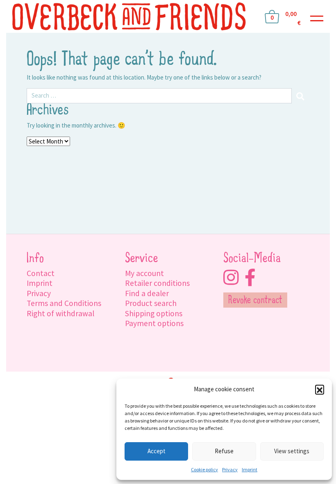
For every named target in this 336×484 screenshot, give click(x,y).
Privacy (230, 469)
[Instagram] (230, 277)
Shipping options (153, 313)
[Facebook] (250, 277)
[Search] (300, 95)
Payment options (154, 323)
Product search (151, 303)
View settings (291, 451)
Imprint (249, 469)
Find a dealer (147, 293)
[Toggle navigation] (317, 16)
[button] (320, 389)
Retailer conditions (157, 283)
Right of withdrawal (60, 313)
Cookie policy (204, 469)
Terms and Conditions (64, 303)
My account (144, 273)
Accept (157, 451)
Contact (40, 273)
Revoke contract (255, 300)
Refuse (224, 451)
